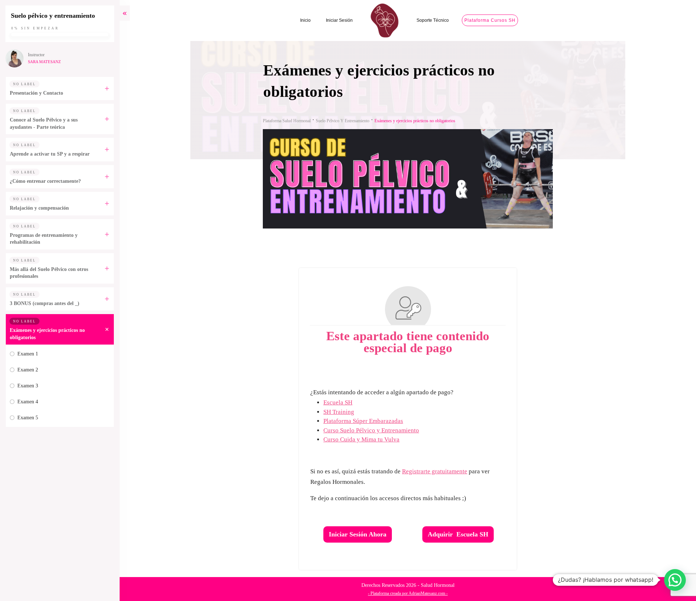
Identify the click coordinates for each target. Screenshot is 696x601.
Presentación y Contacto (36, 93)
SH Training (338, 411)
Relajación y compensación (39, 208)
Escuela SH (337, 402)
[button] (675, 580)
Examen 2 (27, 369)
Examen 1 (27, 354)
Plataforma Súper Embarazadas (363, 420)
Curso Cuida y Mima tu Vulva (361, 439)
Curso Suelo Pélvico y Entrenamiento (371, 430)
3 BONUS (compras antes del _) (44, 303)
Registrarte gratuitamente (434, 471)
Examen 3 (27, 385)
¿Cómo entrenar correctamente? (45, 181)
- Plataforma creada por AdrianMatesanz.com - (408, 593)
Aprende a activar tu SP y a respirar (50, 154)
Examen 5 (27, 417)
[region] (94, 538)
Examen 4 (27, 401)
